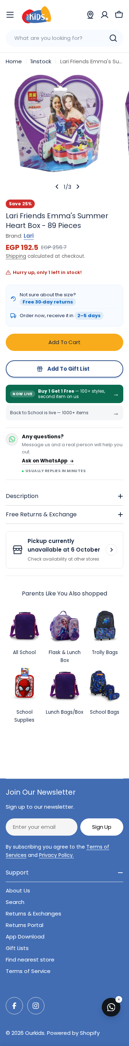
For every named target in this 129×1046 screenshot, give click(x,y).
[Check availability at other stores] (111, 550)
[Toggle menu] (10, 14)
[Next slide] (77, 186)
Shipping (16, 256)
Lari (29, 235)
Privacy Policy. (56, 855)
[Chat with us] (111, 1007)
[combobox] (64, 38)
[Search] (113, 38)
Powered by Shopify (73, 1033)
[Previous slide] (57, 186)
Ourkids (34, 1033)
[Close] (118, 999)
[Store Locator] (90, 14)
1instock (40, 61)
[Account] (104, 14)
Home (14, 61)
